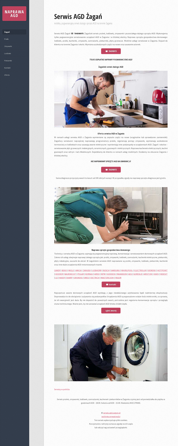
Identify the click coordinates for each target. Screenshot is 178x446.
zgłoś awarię (110, 310)
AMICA (78, 270)
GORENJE (137, 274)
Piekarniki (8, 60)
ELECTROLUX (140, 270)
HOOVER (59, 274)
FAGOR (118, 277)
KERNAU (89, 274)
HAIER (62, 277)
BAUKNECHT (70, 274)
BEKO (64, 270)
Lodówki (7, 53)
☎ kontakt (111, 284)
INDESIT (164, 274)
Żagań (7, 32)
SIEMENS (152, 270)
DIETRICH (94, 277)
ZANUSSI (87, 270)
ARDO (97, 274)
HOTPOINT (162, 270)
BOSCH (106, 270)
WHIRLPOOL (127, 270)
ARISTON (148, 274)
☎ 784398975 (111, 51)
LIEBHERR (97, 270)
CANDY (57, 270)
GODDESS (111, 274)
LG (56, 277)
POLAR (81, 274)
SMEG (86, 277)
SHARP (69, 277)
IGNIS (156, 274)
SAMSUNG (115, 270)
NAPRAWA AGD (14, 13)
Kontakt (7, 68)
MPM (103, 274)
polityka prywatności (111, 416)
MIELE (71, 270)
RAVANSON (122, 274)
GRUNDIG (78, 277)
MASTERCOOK (107, 277)
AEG (130, 274)
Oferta (7, 75)
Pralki (6, 39)
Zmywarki (8, 46)
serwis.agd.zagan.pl (112, 413)
